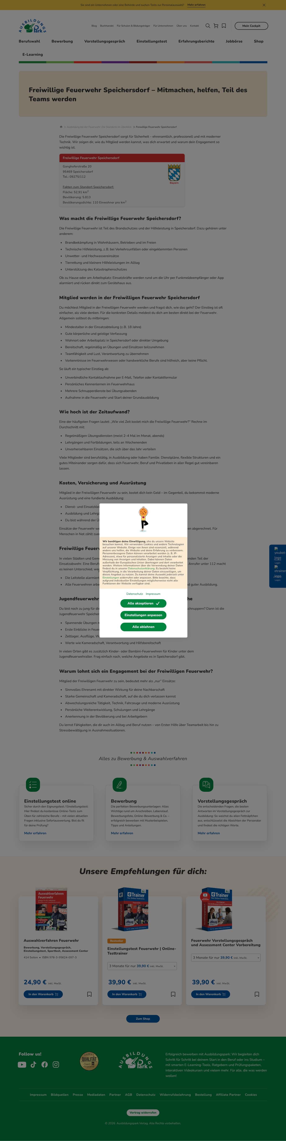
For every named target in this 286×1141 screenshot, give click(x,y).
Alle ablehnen (143, 627)
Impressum (153, 594)
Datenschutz (134, 594)
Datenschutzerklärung (141, 568)
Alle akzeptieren (140, 603)
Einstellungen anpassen (143, 615)
